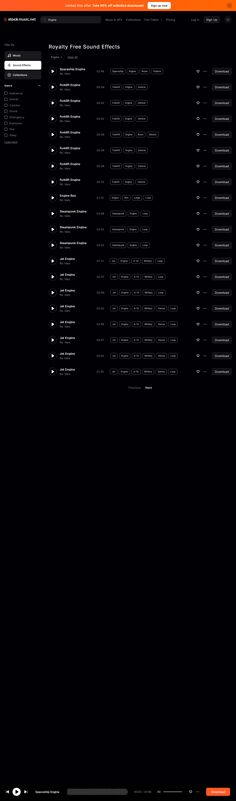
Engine (132, 71)
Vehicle (142, 87)
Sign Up (211, 20)
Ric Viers (65, 73)
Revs (140, 134)
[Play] (17, 792)
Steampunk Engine (73, 211)
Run (126, 197)
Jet (113, 261)
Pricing (170, 20)
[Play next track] (26, 791)
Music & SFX (113, 20)
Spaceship (117, 71)
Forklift (116, 87)
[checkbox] (22, 93)
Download (222, 71)
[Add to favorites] (190, 791)
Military (148, 261)
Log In (195, 20)
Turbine (157, 71)
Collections (133, 20)
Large (137, 197)
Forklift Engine (70, 84)
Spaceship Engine (47, 792)
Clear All (72, 57)
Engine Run (68, 195)
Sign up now (159, 5)
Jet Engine (67, 258)
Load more (10, 142)
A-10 (135, 261)
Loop (148, 197)
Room (145, 71)
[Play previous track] (7, 791)
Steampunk (118, 213)
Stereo (161, 308)
